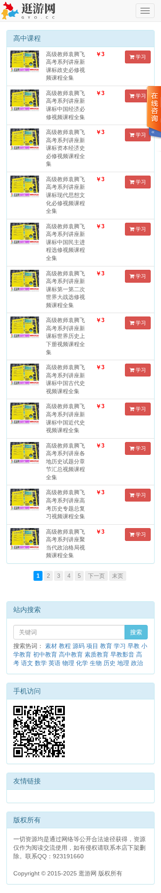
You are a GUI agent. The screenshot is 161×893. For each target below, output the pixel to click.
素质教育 (97, 654)
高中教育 (71, 654)
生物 (96, 663)
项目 (92, 645)
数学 (41, 663)
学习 (140, 57)
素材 (51, 645)
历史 (109, 663)
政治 (137, 663)
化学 (82, 663)
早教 (134, 645)
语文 (27, 663)
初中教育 (45, 654)
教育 (106, 645)
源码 (79, 645)
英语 (55, 663)
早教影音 (122, 654)
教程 (65, 645)
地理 (123, 663)
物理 (68, 663)
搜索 (136, 632)
